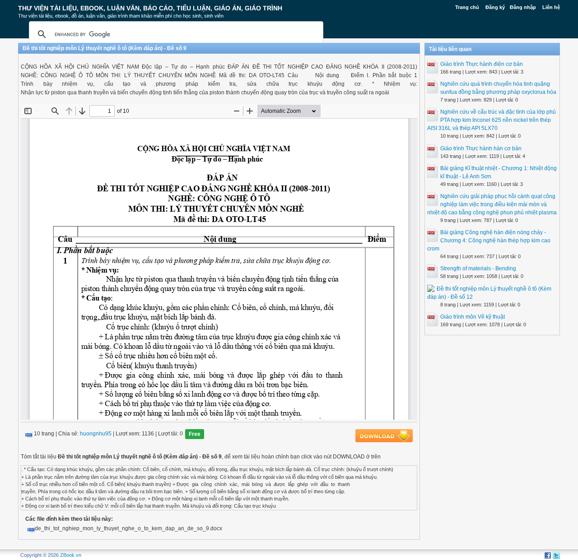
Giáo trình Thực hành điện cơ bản (481, 64)
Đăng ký (495, 7)
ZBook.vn (70, 555)
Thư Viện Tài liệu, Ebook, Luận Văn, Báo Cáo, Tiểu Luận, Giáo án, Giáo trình (150, 8)
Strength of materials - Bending (478, 268)
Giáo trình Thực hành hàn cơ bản (481, 148)
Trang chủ (467, 7)
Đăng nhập (523, 7)
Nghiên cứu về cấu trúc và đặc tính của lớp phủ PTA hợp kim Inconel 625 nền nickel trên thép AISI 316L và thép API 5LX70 (491, 120)
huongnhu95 (96, 434)
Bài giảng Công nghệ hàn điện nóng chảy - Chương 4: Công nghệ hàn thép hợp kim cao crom (488, 240)
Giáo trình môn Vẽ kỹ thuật (472, 317)
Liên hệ (551, 7)
